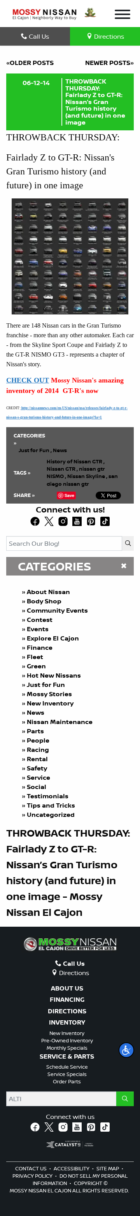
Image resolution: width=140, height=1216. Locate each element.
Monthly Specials (67, 1047)
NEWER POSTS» (109, 62)
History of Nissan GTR (76, 461)
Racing (38, 749)
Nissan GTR (62, 468)
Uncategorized (51, 814)
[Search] (128, 543)
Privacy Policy (33, 1175)
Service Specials (67, 1074)
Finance (39, 647)
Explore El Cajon (53, 638)
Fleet (35, 656)
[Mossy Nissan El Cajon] (44, 14)
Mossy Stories (49, 694)
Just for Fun (46, 684)
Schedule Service (67, 1066)
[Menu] (122, 15)
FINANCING (67, 999)
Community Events (57, 610)
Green (36, 666)
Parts (35, 731)
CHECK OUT (27, 380)
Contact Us (31, 1168)
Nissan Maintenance (60, 721)
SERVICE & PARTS (67, 1056)
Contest (39, 619)
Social (36, 786)
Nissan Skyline (87, 476)
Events (38, 629)
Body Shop (44, 601)
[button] (126, 1050)
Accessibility (72, 1168)
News (35, 712)
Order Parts (67, 1081)
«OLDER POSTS (30, 62)
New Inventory (50, 703)
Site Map (108, 1168)
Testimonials (47, 796)
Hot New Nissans (54, 675)
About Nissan (48, 592)
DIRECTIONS (67, 1011)
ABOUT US (67, 988)
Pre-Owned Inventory (67, 1040)
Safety (37, 768)
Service (38, 777)
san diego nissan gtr (82, 480)
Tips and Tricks (51, 805)
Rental (37, 759)
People (38, 740)
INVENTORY (67, 1022)
